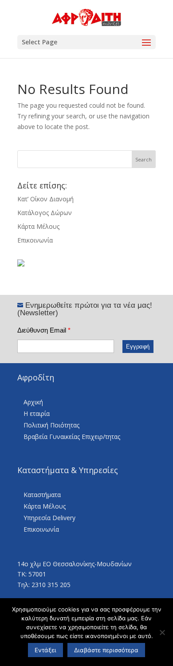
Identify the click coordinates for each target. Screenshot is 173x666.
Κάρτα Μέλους (38, 226)
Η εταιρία (37, 413)
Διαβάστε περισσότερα (106, 650)
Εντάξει (45, 650)
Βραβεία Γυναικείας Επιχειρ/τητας (72, 436)
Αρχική (33, 402)
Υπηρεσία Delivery (49, 517)
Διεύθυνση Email (44, 330)
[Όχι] (161, 632)
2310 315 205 (51, 584)
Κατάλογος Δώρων (44, 212)
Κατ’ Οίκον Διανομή (45, 199)
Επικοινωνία (35, 240)
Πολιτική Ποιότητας (51, 425)
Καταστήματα (42, 494)
